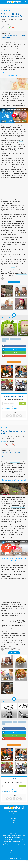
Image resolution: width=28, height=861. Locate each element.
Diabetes (4, 341)
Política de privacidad (13, 816)
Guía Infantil (13, 852)
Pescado (15, 721)
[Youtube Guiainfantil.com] (21, 416)
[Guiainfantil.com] (14, 3)
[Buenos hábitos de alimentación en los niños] (7, 680)
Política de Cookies (9, 408)
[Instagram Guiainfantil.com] (14, 416)
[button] (3, 2)
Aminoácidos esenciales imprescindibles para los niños (20, 306)
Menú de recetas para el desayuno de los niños (20, 294)
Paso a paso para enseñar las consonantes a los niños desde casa (20, 374)
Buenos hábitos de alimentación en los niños (6, 678)
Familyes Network (13, 850)
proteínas (10, 62)
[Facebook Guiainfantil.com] (7, 416)
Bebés (3, 724)
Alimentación (5, 10)
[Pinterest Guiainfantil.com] (11, 416)
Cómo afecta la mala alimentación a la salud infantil (6, 306)
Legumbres (5, 249)
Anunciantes (13, 822)
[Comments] (13, 28)
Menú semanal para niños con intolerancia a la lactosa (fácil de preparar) (7, 388)
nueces (13, 267)
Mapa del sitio (14, 825)
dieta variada (5, 162)
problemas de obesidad (18, 507)
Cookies (13, 814)
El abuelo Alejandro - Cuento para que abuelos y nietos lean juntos (7, 374)
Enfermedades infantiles (15, 339)
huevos (21, 140)
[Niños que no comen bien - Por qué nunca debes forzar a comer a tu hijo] (7, 694)
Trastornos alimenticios (16, 644)
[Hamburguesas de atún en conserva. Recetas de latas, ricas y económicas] (21, 680)
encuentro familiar (6, 622)
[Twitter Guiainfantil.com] (17, 416)
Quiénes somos (13, 811)
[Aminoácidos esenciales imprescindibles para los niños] (21, 310)
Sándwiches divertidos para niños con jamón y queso (14, 318)
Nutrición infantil (21, 273)
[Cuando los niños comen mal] (7, 296)
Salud (3, 339)
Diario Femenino (14, 855)
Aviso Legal (13, 818)
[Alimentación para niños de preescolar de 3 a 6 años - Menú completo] (7, 667)
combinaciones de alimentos (15, 205)
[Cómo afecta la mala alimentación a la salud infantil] (7, 310)
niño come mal (15, 462)
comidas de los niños (9, 580)
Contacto (13, 820)
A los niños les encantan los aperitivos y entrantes (19, 664)
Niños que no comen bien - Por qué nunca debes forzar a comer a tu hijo (7, 690)
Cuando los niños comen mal (7, 294)
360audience (18, 858)
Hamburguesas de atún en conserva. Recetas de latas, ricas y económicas (20, 676)
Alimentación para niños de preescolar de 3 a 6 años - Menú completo (7, 663)
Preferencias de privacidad (13, 406)
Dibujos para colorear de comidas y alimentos (14, 701)
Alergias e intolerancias (7, 721)
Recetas (7, 339)
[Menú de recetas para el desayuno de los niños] (21, 296)
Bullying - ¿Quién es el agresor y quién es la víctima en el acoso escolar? (20, 388)
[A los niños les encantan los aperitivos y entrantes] (21, 667)
